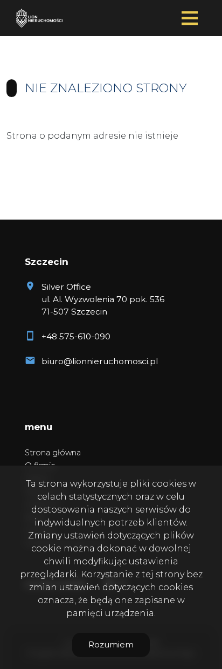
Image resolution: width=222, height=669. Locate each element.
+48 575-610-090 (75, 336)
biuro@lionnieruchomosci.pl (99, 361)
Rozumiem (111, 644)
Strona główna (53, 453)
